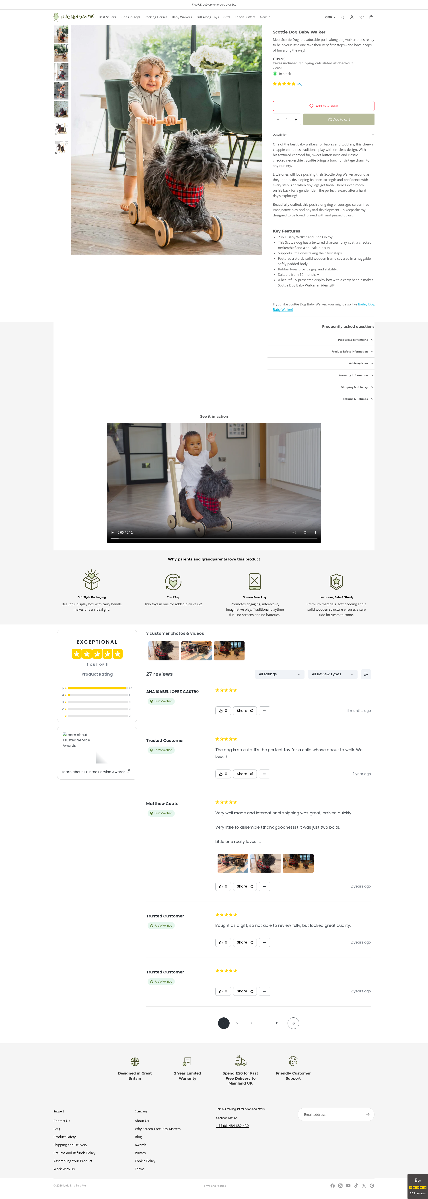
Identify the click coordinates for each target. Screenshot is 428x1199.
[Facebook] (332, 1185)
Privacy (140, 1153)
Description (280, 134)
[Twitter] (364, 1185)
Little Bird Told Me (74, 1185)
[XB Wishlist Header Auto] (361, 17)
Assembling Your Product (73, 1161)
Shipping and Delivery (70, 1145)
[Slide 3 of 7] (61, 72)
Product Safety (65, 1137)
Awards (140, 1145)
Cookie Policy (145, 1161)
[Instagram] (340, 1185)
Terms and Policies (214, 1186)
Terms (139, 1169)
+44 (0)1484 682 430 (232, 1125)
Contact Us (62, 1120)
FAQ (57, 1128)
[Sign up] (367, 1114)
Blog (138, 1137)
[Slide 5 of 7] (61, 109)
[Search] (342, 17)
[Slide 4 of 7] (61, 91)
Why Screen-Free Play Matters (158, 1128)
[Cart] (371, 17)
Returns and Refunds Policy (74, 1153)
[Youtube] (348, 1185)
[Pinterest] (371, 1185)
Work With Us (64, 1169)
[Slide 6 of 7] (61, 128)
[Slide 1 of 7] (61, 34)
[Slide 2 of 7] (61, 53)
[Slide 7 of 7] (61, 147)
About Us (142, 1120)
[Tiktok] (356, 1185)
